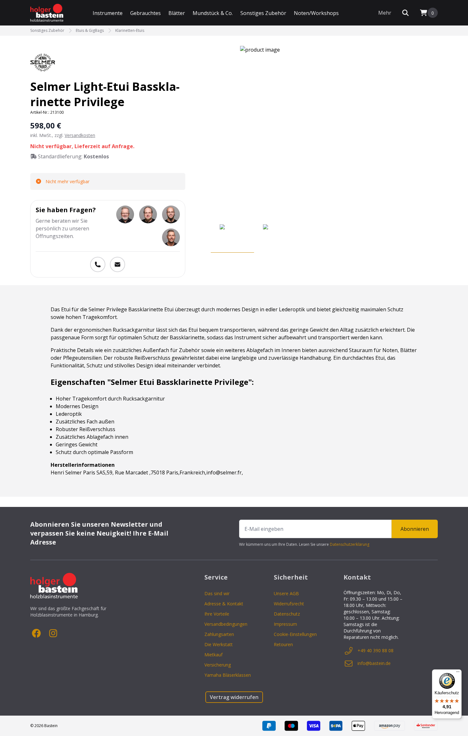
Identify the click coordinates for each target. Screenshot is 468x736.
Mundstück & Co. (213, 13)
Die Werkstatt (218, 644)
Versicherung (217, 665)
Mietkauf (213, 655)
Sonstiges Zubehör (263, 13)
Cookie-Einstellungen (295, 634)
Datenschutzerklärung (349, 544)
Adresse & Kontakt (223, 604)
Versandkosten (80, 135)
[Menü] (458, 673)
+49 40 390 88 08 (376, 650)
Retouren (283, 644)
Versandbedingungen (225, 624)
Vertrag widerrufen (234, 697)
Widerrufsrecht (289, 604)
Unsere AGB (286, 593)
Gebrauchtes (145, 13)
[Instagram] (53, 633)
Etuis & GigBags (90, 30)
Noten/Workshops (316, 13)
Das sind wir (217, 593)
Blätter (176, 13)
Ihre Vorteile (216, 614)
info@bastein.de (374, 663)
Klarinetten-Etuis (129, 30)
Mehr (384, 12)
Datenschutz (287, 614)
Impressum (285, 624)
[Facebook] (36, 633)
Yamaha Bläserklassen (227, 675)
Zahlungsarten (219, 634)
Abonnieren (415, 528)
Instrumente (108, 13)
